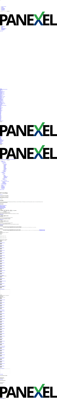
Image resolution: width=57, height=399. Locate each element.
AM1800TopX (1, 143)
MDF (0, 90)
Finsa (0, 137)
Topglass (1, 139)
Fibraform (5, 165)
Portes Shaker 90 (13, 159)
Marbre (1, 108)
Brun (0, 114)
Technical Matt (1, 141)
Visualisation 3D (3, 29)
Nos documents (3, 9)
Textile (0, 111)
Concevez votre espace (3, 6)
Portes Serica (10, 159)
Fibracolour (5, 164)
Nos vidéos (2, 7)
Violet (0, 119)
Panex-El (4, 178)
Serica (4, 173)
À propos (2, 185)
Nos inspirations (3, 187)
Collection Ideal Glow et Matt (3, 159)
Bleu (0, 113)
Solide (0, 110)
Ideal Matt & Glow (6, 176)
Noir (0, 116)
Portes (2, 27)
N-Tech (1, 142)
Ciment (1, 106)
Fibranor (5, 166)
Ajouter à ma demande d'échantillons (3, 202)
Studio (4, 175)
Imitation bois (1, 107)
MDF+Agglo (4, 162)
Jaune (0, 115)
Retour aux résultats (2, 189)
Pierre (0, 109)
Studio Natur (1, 140)
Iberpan (5, 169)
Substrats (2, 161)
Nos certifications (3, 8)
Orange (1, 117)
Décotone (1, 136)
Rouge (0, 118)
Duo (0, 138)
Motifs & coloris (3, 26)
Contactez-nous (3, 188)
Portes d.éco (7, 159)
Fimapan (5, 171)
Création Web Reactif (2, 398)
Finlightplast (5, 168)
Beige (0, 112)
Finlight (5, 167)
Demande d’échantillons (3, 28)
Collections (2, 172)
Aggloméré (4, 170)
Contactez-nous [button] (42, 229)
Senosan (3, 179)
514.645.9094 (1, 374)
